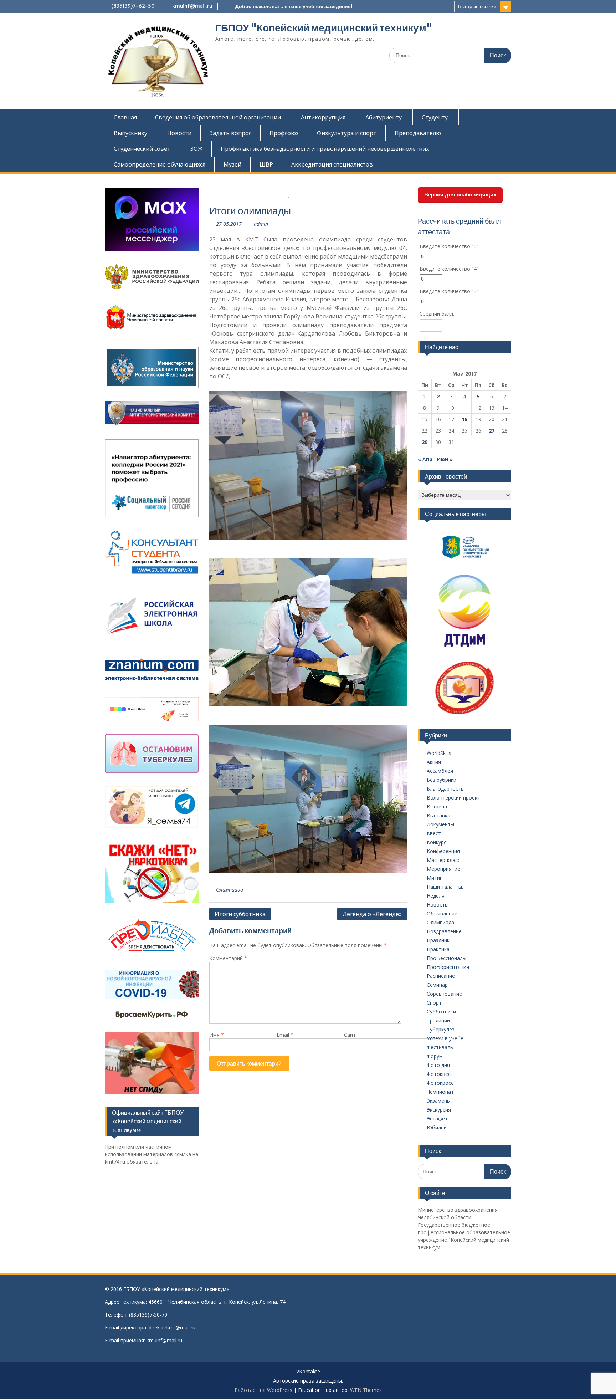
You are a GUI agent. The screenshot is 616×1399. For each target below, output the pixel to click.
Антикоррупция (323, 117)
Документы (440, 824)
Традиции (438, 1020)
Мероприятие (443, 869)
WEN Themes (366, 1390)
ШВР (266, 164)
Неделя (436, 895)
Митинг (436, 877)
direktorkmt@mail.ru (172, 1327)
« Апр (425, 459)
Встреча (437, 806)
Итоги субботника (240, 914)
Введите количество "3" (449, 291)
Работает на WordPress (263, 1390)
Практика (438, 949)
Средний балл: (437, 313)
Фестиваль (440, 1047)
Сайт (350, 1034)
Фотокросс (440, 1082)
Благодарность (445, 788)
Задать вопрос (230, 133)
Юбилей (437, 1127)
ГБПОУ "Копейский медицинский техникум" (323, 27)
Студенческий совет (142, 149)
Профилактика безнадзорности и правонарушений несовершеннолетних (325, 149)
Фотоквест (440, 1074)
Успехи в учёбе (445, 1038)
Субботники (441, 1011)
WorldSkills (439, 753)
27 (491, 430)
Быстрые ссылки (477, 6)
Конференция (443, 851)
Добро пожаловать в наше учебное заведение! (293, 6)
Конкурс (436, 842)
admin (261, 223)
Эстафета (439, 1118)
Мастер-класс (443, 860)
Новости (179, 133)
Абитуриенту (383, 117)
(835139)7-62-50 (133, 6)
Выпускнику (130, 133)
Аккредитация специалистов (332, 164)
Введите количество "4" (449, 268)
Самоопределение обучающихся (159, 164)
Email (285, 1034)
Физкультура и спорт (346, 133)
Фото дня (438, 1065)
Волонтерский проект (453, 797)
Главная (125, 117)
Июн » (445, 459)
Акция (434, 762)
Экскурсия (439, 1109)
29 (424, 442)
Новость (437, 904)
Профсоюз (284, 133)
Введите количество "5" (449, 246)
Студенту (435, 117)
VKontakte (308, 1371)
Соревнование (444, 993)
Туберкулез (441, 1029)
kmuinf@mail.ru (192, 6)
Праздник (438, 940)
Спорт (434, 1002)
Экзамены (439, 1100)
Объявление (442, 913)
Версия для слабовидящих (460, 195)
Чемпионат (440, 1091)
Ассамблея (440, 770)
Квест (434, 833)
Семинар (437, 984)
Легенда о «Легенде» (372, 914)
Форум (435, 1056)
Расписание (441, 975)
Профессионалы (446, 958)
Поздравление (444, 931)
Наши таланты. (445, 886)
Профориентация (448, 967)
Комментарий (228, 958)
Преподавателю (418, 133)
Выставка (438, 815)
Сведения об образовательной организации (218, 117)
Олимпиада (229, 889)
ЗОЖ (196, 149)
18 (464, 419)
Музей (232, 164)
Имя (216, 1034)
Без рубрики (441, 779)
